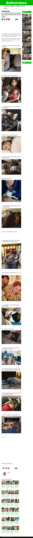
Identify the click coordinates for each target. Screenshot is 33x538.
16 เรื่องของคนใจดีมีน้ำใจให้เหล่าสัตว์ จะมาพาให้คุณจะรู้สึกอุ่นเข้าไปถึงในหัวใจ (4, 532)
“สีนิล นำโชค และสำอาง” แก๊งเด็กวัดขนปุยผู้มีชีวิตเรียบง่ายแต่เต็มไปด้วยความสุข (17, 496)
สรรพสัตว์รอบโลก (18, 6)
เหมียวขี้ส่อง (3, 17)
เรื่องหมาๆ (6, 11)
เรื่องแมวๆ (9, 11)
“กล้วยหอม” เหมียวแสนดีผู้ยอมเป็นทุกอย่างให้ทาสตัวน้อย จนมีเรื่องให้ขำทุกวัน (27, 28)
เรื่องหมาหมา (23, 6)
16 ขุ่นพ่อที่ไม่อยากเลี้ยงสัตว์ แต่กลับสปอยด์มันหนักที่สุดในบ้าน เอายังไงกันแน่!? (8, 532)
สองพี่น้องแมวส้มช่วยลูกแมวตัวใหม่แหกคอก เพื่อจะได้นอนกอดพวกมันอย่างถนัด (3, 505)
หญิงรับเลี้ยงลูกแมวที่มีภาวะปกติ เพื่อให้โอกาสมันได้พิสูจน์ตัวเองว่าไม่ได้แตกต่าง (17, 513)
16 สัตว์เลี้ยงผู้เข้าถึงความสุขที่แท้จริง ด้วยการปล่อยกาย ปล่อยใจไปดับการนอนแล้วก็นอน (3, 496)
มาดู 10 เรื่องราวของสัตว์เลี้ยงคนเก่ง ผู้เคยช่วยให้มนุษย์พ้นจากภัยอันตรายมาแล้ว (12, 505)
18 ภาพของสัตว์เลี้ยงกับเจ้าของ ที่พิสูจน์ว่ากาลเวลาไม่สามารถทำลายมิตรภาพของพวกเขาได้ (8, 487)
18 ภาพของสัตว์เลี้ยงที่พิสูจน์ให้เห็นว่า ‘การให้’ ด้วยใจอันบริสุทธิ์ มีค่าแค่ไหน (17, 523)
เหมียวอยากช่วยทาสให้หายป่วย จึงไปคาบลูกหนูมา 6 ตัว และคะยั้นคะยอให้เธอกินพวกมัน (26, 40)
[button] (30, 7)
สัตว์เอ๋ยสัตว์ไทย (12, 6)
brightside (4, 437)
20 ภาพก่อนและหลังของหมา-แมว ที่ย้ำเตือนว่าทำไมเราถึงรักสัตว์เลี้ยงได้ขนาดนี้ (3, 523)
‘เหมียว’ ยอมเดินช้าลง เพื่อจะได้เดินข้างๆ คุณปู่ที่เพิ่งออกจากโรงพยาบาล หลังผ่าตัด (12, 496)
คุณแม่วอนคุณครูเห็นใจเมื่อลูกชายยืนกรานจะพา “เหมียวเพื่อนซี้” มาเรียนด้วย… (26, 51)
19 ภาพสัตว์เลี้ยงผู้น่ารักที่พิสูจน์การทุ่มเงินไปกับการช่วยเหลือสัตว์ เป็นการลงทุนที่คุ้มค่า (12, 532)
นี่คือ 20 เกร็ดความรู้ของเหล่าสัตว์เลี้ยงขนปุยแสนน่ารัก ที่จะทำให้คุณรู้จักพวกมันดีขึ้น (12, 523)
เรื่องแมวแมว (6, 8)
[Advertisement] (16, 26)
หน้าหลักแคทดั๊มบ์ (6, 6)
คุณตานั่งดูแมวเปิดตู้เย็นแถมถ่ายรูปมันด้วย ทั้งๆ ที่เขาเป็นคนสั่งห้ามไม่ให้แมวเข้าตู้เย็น (26, 57)
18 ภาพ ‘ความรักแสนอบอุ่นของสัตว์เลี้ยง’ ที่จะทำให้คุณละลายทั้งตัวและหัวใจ (12, 513)
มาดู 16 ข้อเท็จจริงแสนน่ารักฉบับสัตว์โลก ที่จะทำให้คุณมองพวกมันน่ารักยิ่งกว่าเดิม (8, 523)
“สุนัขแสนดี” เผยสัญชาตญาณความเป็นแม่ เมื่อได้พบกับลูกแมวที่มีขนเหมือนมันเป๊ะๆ (8, 505)
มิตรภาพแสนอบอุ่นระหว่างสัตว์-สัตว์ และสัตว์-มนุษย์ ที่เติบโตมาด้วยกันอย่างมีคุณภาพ (4, 513)
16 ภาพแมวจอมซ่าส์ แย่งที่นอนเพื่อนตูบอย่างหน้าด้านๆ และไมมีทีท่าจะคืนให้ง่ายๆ (8, 496)
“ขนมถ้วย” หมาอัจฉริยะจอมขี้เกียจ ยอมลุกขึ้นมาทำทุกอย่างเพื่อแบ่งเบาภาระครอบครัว (26, 17)
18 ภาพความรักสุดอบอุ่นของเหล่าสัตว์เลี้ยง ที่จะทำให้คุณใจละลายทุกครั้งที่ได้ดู (17, 532)
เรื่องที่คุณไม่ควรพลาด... (26, 12)
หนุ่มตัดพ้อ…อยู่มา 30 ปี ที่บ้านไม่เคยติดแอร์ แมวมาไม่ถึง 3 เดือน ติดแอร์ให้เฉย (27, 22)
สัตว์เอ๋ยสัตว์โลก (3, 11)
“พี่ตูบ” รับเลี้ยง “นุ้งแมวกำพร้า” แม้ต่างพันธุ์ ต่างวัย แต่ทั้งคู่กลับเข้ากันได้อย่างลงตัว (3, 486)
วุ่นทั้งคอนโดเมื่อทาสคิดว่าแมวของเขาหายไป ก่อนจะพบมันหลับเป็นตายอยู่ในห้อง (26, 34)
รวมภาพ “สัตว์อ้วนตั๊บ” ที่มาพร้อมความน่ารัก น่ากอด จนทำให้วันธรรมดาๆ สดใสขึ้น (17, 505)
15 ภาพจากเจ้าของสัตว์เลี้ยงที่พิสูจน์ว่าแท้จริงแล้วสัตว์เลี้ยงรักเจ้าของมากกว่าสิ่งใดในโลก (8, 514)
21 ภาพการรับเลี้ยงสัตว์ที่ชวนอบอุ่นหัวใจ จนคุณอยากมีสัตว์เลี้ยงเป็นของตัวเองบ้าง (17, 486)
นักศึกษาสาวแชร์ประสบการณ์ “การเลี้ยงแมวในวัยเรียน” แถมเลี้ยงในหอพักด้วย (26, 45)
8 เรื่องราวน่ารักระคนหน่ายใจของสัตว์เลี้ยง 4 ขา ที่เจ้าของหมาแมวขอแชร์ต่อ (12, 486)
